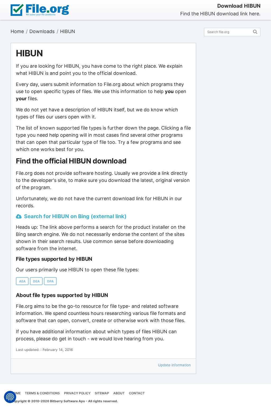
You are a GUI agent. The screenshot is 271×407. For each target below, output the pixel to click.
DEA (36, 281)
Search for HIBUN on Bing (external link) (75, 216)
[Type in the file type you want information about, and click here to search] (255, 31)
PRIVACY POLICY (77, 393)
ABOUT (119, 393)
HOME (16, 393)
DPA (50, 281)
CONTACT (137, 393)
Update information (174, 365)
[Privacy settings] (10, 397)
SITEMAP (102, 393)
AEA (22, 281)
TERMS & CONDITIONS (42, 393)
